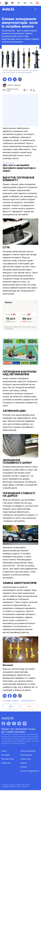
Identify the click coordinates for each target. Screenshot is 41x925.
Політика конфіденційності (30, 771)
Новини (4, 751)
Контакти (24, 767)
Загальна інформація (28, 751)
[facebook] (10, 79)
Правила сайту (26, 759)
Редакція (24, 763)
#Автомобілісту (28, 701)
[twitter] (15, 79)
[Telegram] (19, 723)
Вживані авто (6, 763)
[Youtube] (14, 723)
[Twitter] (9, 723)
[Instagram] (25, 723)
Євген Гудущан (14, 85)
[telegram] (5, 79)
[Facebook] (3, 723)
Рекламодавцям (26, 755)
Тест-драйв (5, 755)
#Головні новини (11, 701)
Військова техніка (7, 759)
